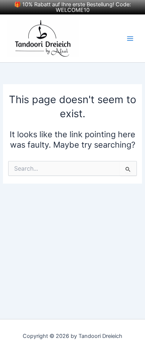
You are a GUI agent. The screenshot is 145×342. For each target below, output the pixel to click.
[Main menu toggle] (130, 38)
